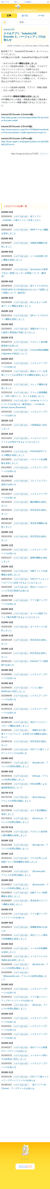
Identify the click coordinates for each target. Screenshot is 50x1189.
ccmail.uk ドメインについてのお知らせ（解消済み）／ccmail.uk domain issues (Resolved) (24, 404)
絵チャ (16, 2)
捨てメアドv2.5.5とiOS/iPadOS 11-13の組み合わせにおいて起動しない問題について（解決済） (25, 289)
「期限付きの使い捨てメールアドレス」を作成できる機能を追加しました (24, 733)
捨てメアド (5, 2)
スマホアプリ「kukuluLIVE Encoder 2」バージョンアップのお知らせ (25, 36)
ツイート (44, 154)
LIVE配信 (28, 2)
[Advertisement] (25, 178)
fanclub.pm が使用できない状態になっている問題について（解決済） (24, 272)
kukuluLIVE (9, 29)
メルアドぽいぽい (21, 216)
